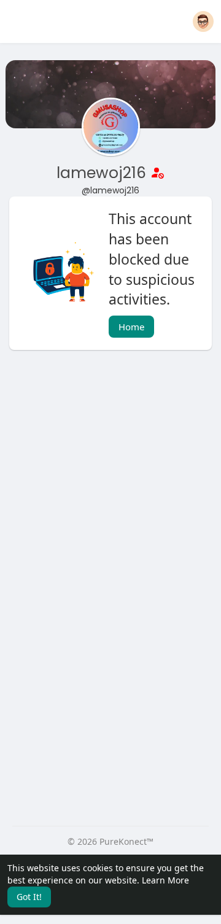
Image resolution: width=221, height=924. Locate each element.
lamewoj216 (103, 173)
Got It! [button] (29, 897)
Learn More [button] (165, 880)
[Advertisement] (110, 481)
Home (131, 326)
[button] (203, 21)
